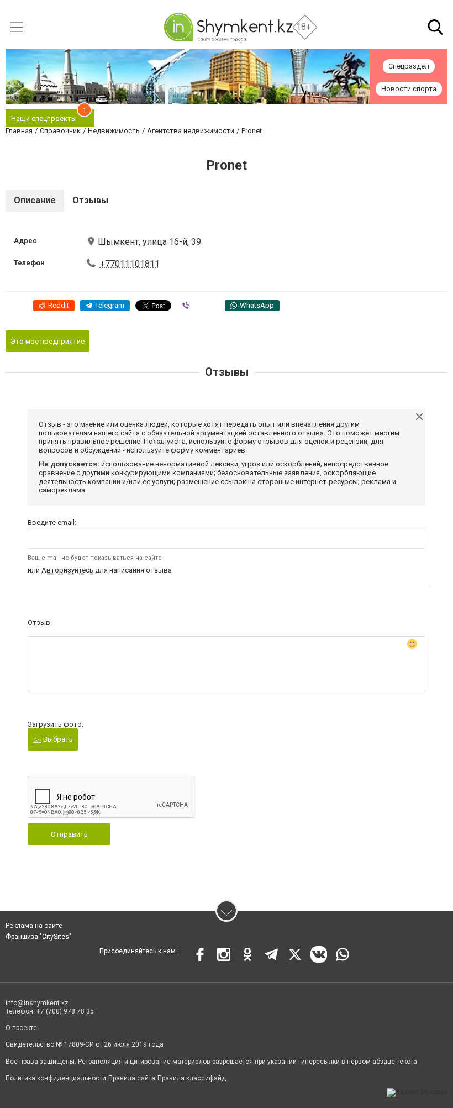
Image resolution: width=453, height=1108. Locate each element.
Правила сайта (131, 1078)
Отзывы (90, 200)
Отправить (69, 834)
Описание (35, 200)
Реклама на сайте (34, 926)
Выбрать (57, 739)
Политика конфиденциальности (56, 1078)
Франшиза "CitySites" (38, 937)
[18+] (228, 27)
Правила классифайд (191, 1078)
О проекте (21, 1028)
